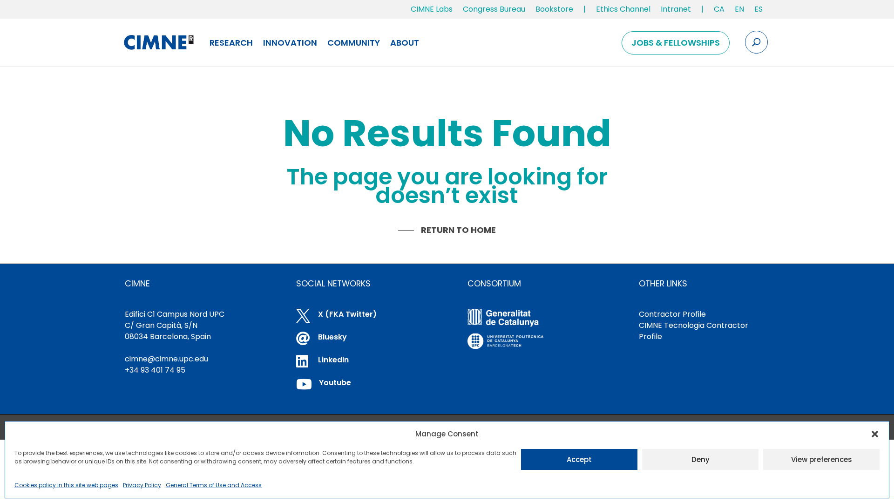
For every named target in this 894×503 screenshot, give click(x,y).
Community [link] (353, 42)
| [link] (584, 9)
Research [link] (231, 42)
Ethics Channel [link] (623, 9)
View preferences (821, 459)
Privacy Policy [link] (142, 485)
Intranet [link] (676, 9)
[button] (875, 434)
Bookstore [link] (554, 9)
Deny (700, 459)
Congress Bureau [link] (494, 9)
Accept (579, 459)
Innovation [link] (290, 42)
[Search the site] (756, 42)
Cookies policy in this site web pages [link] (66, 485)
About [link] (404, 42)
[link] (719, 11)
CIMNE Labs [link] (432, 9)
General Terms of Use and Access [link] (214, 485)
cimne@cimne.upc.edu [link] (166, 358)
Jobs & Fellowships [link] (675, 42)
